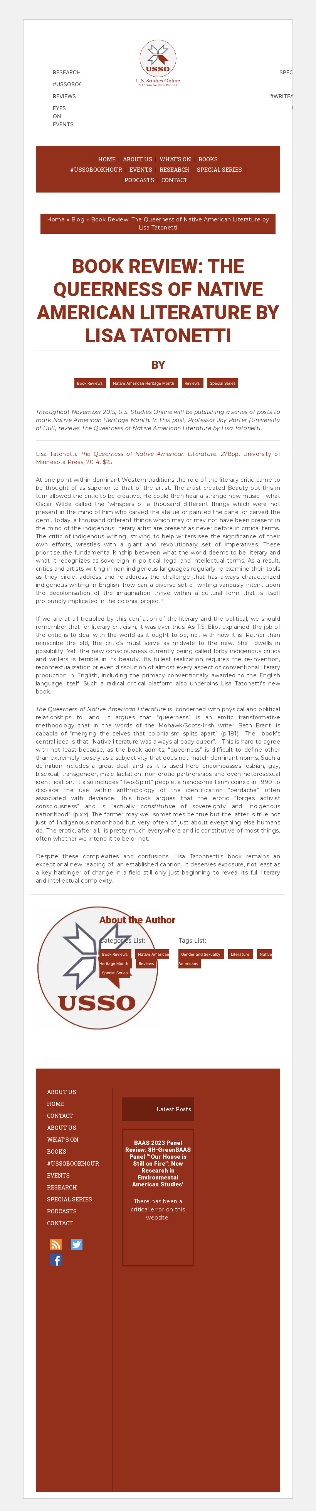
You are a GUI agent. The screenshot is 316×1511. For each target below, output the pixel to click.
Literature (240, 954)
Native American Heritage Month (144, 383)
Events (140, 169)
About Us (137, 159)
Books (208, 159)
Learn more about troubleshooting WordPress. (158, 1243)
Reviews (193, 383)
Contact (174, 180)
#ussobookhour (96, 169)
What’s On (175, 159)
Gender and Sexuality (201, 954)
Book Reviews (90, 383)
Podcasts (139, 180)
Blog (78, 219)
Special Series (219, 169)
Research (175, 169)
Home (107, 159)
